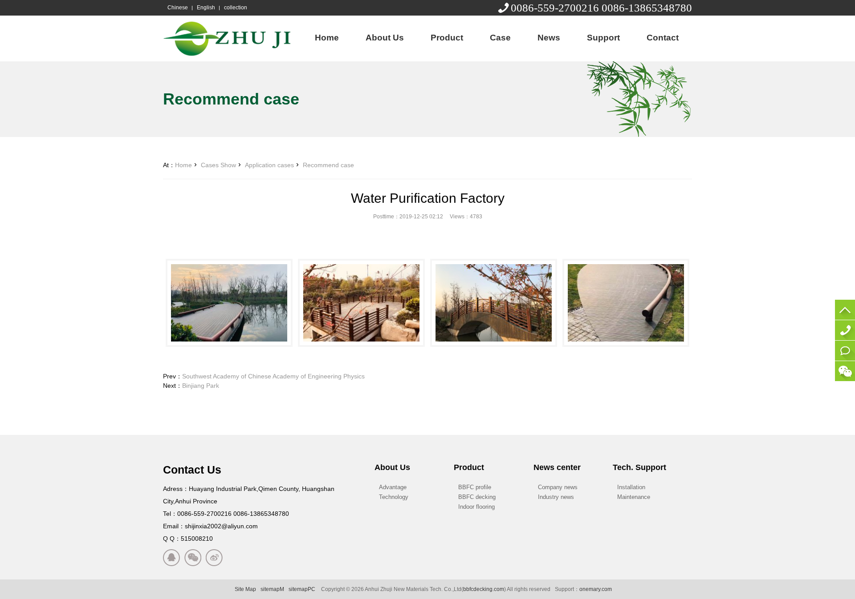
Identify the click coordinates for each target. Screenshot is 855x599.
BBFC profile (474, 487)
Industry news (556, 497)
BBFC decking (477, 497)
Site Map (245, 589)
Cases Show (218, 165)
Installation (631, 487)
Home (183, 165)
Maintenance (633, 497)
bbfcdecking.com (483, 589)
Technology (393, 497)
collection (235, 7)
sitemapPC (302, 589)
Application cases (269, 165)
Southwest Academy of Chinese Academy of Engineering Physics (273, 376)
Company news (558, 487)
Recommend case (328, 165)
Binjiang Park (200, 385)
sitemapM (272, 589)
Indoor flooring (476, 506)
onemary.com (595, 589)
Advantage (393, 487)
